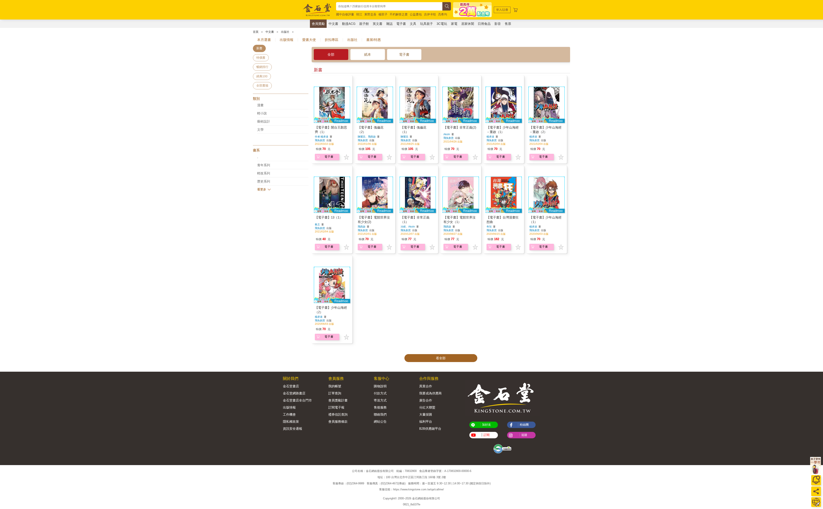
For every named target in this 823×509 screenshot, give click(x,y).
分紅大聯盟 (427, 407)
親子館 (364, 23)
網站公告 (380, 421)
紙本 (367, 54)
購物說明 (380, 386)
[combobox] (389, 6)
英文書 (377, 23)
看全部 (441, 358)
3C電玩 (442, 23)
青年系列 (263, 165)
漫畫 (260, 105)
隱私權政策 (291, 421)
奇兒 (489, 226)
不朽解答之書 (399, 14)
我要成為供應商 (430, 393)
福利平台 (425, 421)
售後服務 (380, 407)
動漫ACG (349, 23)
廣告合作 (425, 400)
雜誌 (389, 23)
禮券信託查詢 (338, 414)
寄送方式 (380, 400)
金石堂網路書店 (294, 393)
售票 (508, 23)
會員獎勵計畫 (338, 400)
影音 (497, 23)
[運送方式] (816, 502)
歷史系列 (263, 181)
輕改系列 (263, 173)
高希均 (442, 14)
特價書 (260, 57)
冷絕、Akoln (408, 226)
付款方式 (380, 393)
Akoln (446, 134)
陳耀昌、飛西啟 (367, 136)
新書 (259, 48)
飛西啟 (361, 226)
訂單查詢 (334, 393)
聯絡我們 (380, 414)
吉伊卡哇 (430, 14)
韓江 (359, 14)
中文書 (333, 23)
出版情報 (289, 407)
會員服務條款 (338, 421)
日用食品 (484, 23)
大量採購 (425, 414)
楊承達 (490, 136)
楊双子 (382, 14)
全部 (330, 54)
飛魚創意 (320, 140)
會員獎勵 (318, 23)
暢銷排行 (262, 67)
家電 (454, 23)
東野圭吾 (370, 14)
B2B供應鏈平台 (430, 428)
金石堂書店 (291, 386)
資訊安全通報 (292, 428)
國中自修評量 (345, 14)
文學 (260, 129)
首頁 (255, 31)
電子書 (401, 23)
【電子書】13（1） (328, 217)
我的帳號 (334, 386)
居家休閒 (467, 23)
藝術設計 (263, 121)
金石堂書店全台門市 (297, 400)
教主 (317, 224)
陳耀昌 (404, 136)
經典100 (261, 76)
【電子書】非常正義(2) (459, 127)
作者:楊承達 (321, 136)
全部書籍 (262, 85)
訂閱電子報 (336, 407)
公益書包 (416, 14)
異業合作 (425, 386)
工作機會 (289, 414)
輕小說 (262, 113)
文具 (413, 23)
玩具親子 (426, 23)
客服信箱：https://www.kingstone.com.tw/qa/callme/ (411, 489)
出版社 (285, 31)
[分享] (816, 491)
